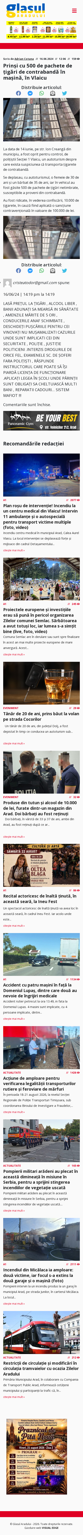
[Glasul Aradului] (16, 10)
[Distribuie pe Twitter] (64, 93)
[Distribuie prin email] (52, 93)
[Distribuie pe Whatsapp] (41, 93)
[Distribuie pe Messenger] (30, 93)
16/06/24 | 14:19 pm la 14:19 (28, 294)
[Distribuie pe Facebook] (18, 93)
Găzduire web (33, 1528)
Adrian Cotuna (24, 59)
